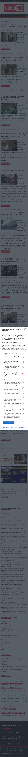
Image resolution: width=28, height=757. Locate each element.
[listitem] (14, 354)
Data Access (14, 427)
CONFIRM (8, 422)
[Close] (25, 329)
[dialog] (14, 378)
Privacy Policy (22, 427)
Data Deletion (6, 427)
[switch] (23, 357)
